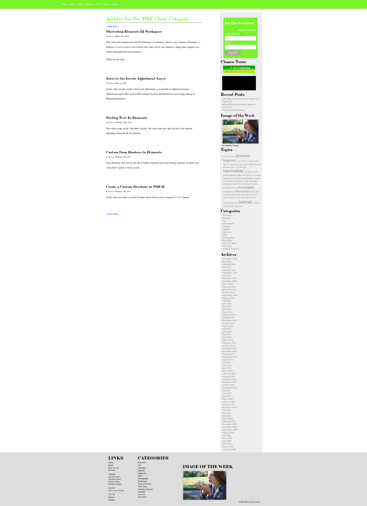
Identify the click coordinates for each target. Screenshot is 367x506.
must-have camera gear (234, 181)
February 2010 (229, 421)
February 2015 (229, 287)
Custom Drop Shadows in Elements (134, 152)
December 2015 (229, 278)
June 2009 (227, 438)
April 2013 (226, 337)
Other (224, 235)
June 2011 (227, 393)
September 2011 (229, 388)
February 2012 (229, 374)
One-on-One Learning (116, 490)
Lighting (225, 229)
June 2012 (227, 365)
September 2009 (229, 430)
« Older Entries (112, 26)
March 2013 (227, 340)
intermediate (233, 171)
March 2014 (227, 312)
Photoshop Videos (114, 479)
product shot (254, 192)
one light (246, 181)
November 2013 (229, 320)
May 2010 (226, 413)
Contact (115, 4)
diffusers (226, 164)
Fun (224, 221)
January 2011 (228, 404)
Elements (226, 218)
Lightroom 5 (250, 175)
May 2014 (226, 306)
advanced (242, 156)
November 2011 (229, 382)
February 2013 (229, 343)
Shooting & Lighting (114, 484)
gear (245, 167)
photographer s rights (250, 184)
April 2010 (226, 416)
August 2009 (228, 432)
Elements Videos (114, 482)
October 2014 (228, 292)
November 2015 (229, 281)
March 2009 (227, 446)
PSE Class (227, 246)
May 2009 (226, 441)
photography (245, 187)
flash (252, 164)
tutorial (245, 202)
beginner (229, 160)
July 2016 (226, 275)
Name (228, 43)
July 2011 (226, 390)
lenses (226, 175)
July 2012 (226, 362)
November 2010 (229, 407)
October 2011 (228, 385)
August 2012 (228, 360)
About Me (111, 470)
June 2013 (227, 332)
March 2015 (227, 284)
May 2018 (226, 261)
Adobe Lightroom (229, 156)
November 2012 (229, 351)
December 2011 (229, 379)
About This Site (113, 468)
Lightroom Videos (114, 477)
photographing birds (230, 188)
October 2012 (228, 354)
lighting (232, 175)
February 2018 (229, 264)
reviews (254, 195)
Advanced (226, 215)
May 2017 (226, 267)
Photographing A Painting (233, 110)
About (71, 4)
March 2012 (227, 371)
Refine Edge (236, 195)
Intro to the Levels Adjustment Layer (136, 78)
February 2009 (229, 449)
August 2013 (228, 326)
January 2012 (228, 376)
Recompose (227, 195)
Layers (255, 172)
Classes (89, 4)
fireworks (246, 164)
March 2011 (227, 399)
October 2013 (228, 323)
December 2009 (229, 424)
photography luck (229, 192)
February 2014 (229, 315)
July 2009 (226, 435)
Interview (226, 226)
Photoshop (242, 191)
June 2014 (227, 303)
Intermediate (228, 223)
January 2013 (228, 346)
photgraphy (254, 181)
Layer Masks (248, 172)
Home (64, 4)
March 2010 (227, 418)
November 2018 (229, 259)
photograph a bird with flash (232, 184)
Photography (228, 237)
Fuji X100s (239, 167)
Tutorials (80, 4)
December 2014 (229, 289)
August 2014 (228, 298)
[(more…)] (113, 68)
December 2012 (229, 348)
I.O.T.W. (98, 4)
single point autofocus (244, 197)
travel (237, 203)
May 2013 (226, 334)
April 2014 (226, 309)
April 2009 (226, 444)
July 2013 (226, 329)
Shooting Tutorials (230, 249)
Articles (106, 4)
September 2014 (229, 295)
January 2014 (228, 317)
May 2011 (226, 396)
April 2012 (226, 368)
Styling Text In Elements (126, 118)
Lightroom (241, 175)
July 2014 (226, 301)
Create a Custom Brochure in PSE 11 (135, 187)
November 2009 (229, 427)
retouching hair (246, 195)
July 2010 (226, 410)
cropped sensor (253, 161)
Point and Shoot (229, 243)
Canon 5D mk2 (242, 161)
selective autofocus (229, 197)
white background (236, 206)
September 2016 (229, 273)
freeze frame (230, 167)
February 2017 (229, 270)
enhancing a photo (236, 164)
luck (233, 178)
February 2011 (229, 402)
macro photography (244, 178)
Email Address (233, 33)
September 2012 (229, 357)
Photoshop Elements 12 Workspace (134, 31)
